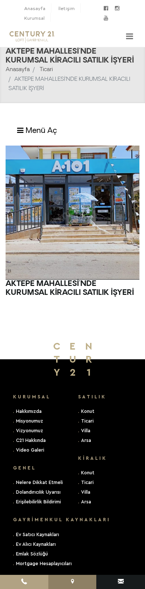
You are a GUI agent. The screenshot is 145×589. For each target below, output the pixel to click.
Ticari (46, 70)
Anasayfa (34, 8)
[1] (129, 36)
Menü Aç (40, 131)
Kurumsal (34, 18)
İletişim (66, 8)
